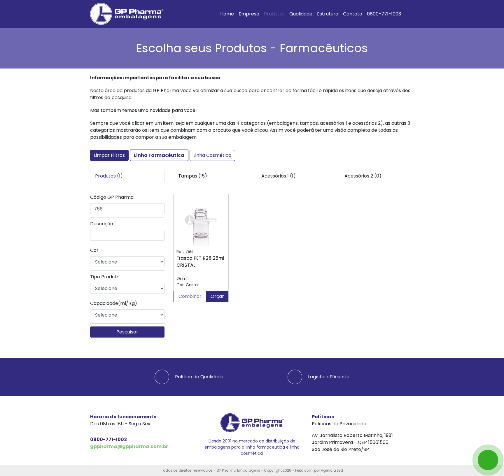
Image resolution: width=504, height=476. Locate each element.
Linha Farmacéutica (159, 155)
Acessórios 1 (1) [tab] (278, 176)
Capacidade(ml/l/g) (113, 303)
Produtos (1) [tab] (109, 176)
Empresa (249, 13)
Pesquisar (127, 332)
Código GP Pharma (112, 197)
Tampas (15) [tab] (192, 176)
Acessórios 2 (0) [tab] (363, 176)
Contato (352, 13)
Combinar (190, 296)
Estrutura (327, 13)
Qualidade (300, 13)
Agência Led (332, 470)
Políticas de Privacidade (339, 423)
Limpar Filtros (109, 155)
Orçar (217, 296)
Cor (94, 250)
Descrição (101, 223)
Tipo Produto (105, 276)
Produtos (274, 13)
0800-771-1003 (384, 13)
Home (227, 13)
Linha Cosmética (212, 155)
